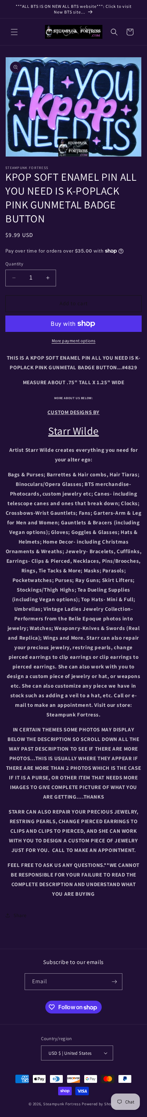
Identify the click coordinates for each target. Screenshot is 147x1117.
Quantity (14, 264)
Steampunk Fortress (62, 1103)
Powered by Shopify (100, 1103)
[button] (14, 32)
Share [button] (20, 915)
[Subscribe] (114, 981)
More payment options (74, 340)
